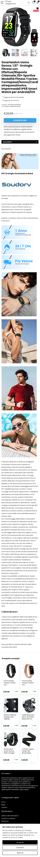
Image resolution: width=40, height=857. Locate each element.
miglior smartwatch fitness (12, 106)
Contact (4, 807)
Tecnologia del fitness (14, 104)
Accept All (20, 842)
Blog (2, 805)
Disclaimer (5, 821)
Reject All (20, 853)
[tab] (20, 142)
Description (7, 142)
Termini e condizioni (8, 818)
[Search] (29, 2)
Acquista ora (20, 120)
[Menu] (2, 2)
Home (3, 802)
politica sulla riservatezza (9, 816)
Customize (20, 848)
